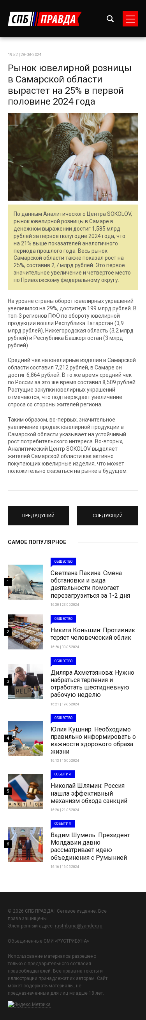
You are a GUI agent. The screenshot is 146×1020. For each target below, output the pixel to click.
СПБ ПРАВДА (45, 19)
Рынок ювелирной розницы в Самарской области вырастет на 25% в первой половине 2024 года (70, 85)
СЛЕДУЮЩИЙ (107, 512)
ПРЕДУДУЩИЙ (38, 512)
